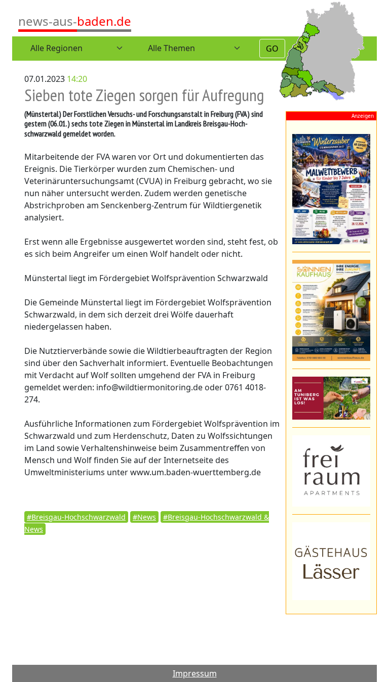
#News (144, 517)
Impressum (195, 673)
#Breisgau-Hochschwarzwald (76, 517)
